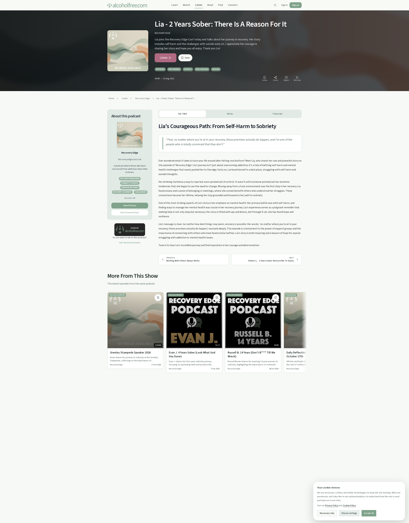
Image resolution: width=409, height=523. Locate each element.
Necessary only (327, 513)
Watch (186, 5)
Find (220, 5)
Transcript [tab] (277, 113)
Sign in (284, 5)
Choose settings (349, 513)
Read (210, 5)
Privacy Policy (331, 505)
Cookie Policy (349, 505)
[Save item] (158, 297)
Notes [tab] (230, 113)
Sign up (295, 5)
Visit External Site (128, 212)
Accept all (369, 513)
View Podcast (129, 205)
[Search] (275, 5)
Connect (233, 5)
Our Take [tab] (182, 113)
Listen (198, 5)
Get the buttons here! (129, 242)
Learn (174, 5)
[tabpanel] (230, 182)
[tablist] (230, 114)
